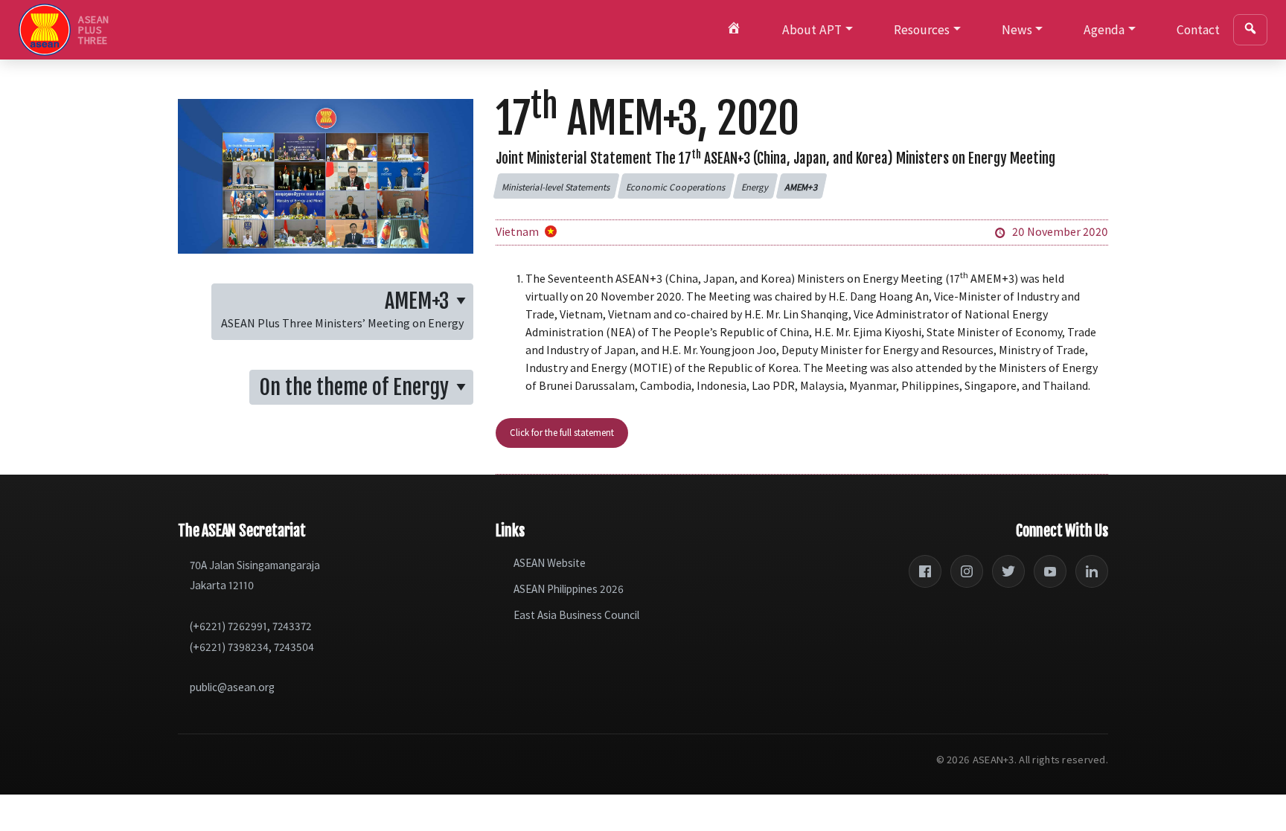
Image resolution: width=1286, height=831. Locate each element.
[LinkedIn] (1091, 571)
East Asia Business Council (576, 615)
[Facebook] (925, 571)
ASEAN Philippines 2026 (569, 589)
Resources (922, 30)
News (1017, 30)
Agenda (1104, 30)
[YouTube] (1050, 571)
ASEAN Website (550, 563)
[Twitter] (1008, 571)
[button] (556, 186)
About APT (812, 30)
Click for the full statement (562, 432)
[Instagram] (966, 571)
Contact (1198, 30)
